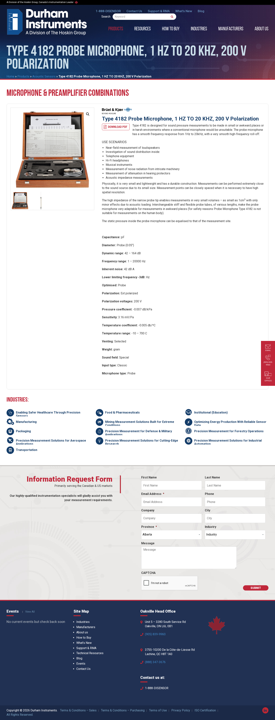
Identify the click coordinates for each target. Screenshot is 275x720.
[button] (87, 114)
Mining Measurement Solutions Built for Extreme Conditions (139, 423)
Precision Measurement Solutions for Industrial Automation (228, 442)
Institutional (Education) (211, 412)
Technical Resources (89, 653)
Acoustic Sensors (44, 76)
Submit (255, 587)
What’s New (183, 11)
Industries (199, 29)
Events (80, 663)
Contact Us (134, 11)
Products (115, 29)
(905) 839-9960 (155, 634)
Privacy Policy (180, 710)
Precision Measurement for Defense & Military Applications (138, 432)
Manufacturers (230, 29)
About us (261, 29)
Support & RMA (159, 11)
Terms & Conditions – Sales (78, 710)
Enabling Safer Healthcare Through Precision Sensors (48, 414)
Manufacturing (26, 422)
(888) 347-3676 (155, 662)
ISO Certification (205, 710)
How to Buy (171, 29)
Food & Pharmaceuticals (122, 412)
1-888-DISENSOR (108, 11)
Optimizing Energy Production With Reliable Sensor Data (230, 423)
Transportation (26, 450)
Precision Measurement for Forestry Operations (229, 431)
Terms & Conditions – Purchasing (123, 710)
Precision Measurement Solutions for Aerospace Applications (51, 442)
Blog (201, 11)
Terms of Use (158, 710)
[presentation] (169, 583)
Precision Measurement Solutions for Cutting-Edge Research (141, 442)
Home (10, 76)
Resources (142, 29)
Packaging (23, 431)
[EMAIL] (268, 347)
